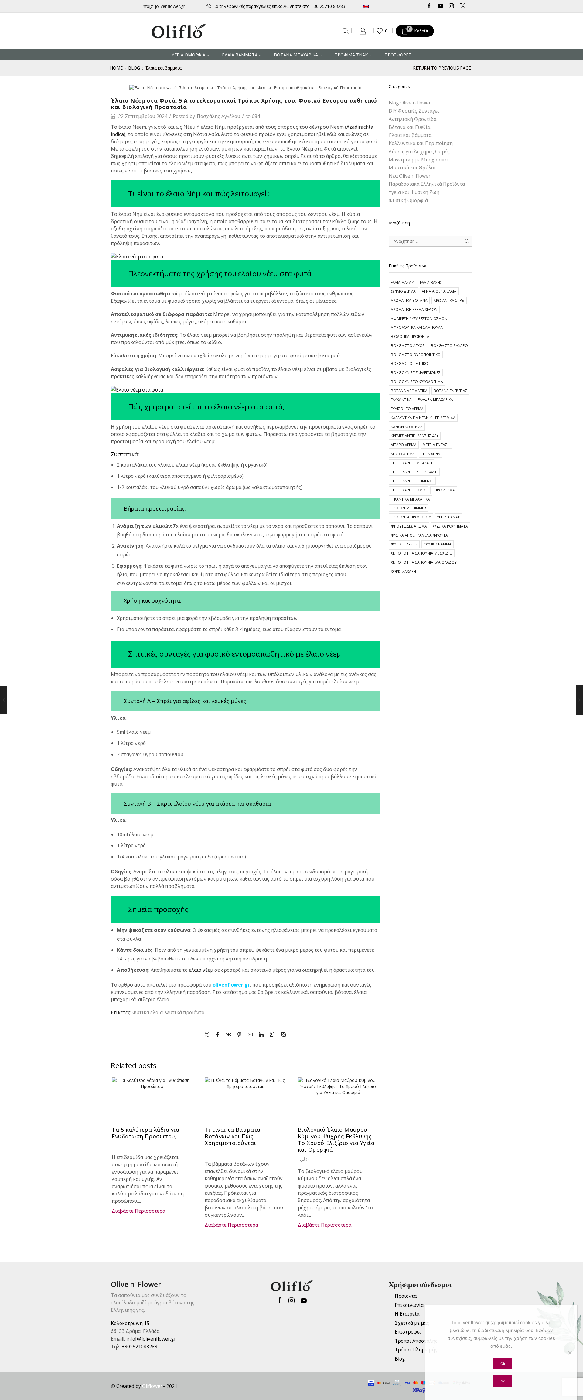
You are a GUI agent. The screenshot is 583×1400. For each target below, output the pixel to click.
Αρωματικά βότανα (409, 300)
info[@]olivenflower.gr (163, 6)
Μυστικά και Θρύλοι (412, 167)
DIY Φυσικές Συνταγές (414, 110)
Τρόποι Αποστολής (416, 1340)
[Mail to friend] (250, 1035)
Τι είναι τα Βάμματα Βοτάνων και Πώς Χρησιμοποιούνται (232, 1136)
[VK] (228, 1035)
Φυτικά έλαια (147, 1012)
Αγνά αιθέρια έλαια (439, 291)
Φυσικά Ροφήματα (450, 526)
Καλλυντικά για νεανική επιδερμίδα (423, 417)
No (502, 1381)
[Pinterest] (239, 1035)
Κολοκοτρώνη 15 (130, 1323)
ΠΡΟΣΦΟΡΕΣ (397, 55)
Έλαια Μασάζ (402, 282)
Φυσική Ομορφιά (408, 200)
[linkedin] (261, 1035)
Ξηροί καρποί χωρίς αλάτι (414, 471)
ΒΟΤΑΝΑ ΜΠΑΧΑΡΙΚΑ (296, 55)
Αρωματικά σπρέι (449, 300)
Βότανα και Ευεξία (409, 127)
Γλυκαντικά (401, 399)
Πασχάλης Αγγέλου (218, 116)
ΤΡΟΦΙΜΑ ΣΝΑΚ (351, 55)
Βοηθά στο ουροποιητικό (416, 354)
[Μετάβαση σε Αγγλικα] (384, 6)
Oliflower (152, 1386)
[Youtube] (440, 6)
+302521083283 (139, 1346)
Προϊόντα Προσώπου (411, 517)
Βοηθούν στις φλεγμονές (416, 372)
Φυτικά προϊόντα (184, 1012)
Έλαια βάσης (431, 282)
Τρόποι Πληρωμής (416, 1349)
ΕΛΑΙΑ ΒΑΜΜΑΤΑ (239, 55)
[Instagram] (451, 6)
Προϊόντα (406, 1296)
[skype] (282, 1035)
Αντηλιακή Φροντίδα (412, 119)
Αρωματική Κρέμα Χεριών (414, 309)
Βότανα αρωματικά (409, 390)
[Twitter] (462, 6)
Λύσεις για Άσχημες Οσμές (419, 151)
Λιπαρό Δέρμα (404, 444)
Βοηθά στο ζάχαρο (449, 345)
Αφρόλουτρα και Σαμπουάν (417, 327)
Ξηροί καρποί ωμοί (408, 490)
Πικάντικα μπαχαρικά (410, 499)
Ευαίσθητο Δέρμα (407, 408)
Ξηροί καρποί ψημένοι (412, 480)
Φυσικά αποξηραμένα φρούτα (419, 535)
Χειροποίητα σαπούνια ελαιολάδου (424, 562)
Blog (134, 68)
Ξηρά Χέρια (430, 453)
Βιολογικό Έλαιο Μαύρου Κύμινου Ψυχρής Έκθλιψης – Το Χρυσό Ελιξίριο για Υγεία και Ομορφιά (337, 1139)
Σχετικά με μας (412, 1323)
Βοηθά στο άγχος (408, 345)
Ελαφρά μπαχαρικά (435, 399)
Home (116, 68)
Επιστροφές (408, 1331)
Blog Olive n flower (410, 102)
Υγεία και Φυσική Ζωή (414, 192)
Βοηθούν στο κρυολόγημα (417, 381)
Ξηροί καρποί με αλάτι (411, 462)
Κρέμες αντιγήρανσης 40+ (414, 435)
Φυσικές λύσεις (404, 544)
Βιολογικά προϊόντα (410, 336)
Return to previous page (442, 68)
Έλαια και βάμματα (163, 68)
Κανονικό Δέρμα (407, 426)
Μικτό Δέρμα (403, 453)
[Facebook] (429, 6)
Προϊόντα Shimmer (408, 507)
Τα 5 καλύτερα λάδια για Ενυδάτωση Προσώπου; (145, 1133)
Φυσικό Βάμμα (438, 544)
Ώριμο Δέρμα (403, 291)
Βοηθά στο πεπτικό (409, 363)
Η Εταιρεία (407, 1313)
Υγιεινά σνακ (448, 517)
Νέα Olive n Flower (410, 175)
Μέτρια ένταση (436, 444)
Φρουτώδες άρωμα (409, 526)
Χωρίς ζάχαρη (403, 571)
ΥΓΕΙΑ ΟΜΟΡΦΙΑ (188, 55)
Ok (502, 1363)
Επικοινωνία (409, 1305)
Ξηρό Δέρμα (443, 490)
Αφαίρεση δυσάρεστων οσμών (419, 318)
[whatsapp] (272, 1035)
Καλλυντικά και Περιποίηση (421, 143)
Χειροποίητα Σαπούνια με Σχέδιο (421, 553)
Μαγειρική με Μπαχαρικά (418, 159)
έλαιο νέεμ (201, 970)
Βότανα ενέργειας (450, 390)
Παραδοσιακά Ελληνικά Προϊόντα (427, 184)
